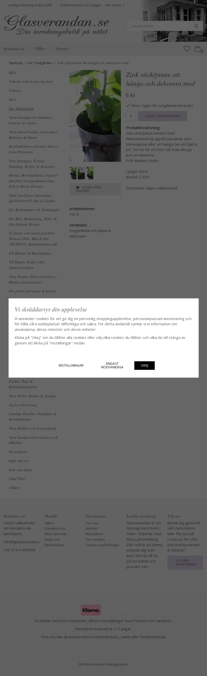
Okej (144, 365)
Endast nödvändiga (112, 365)
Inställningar (71, 365)
